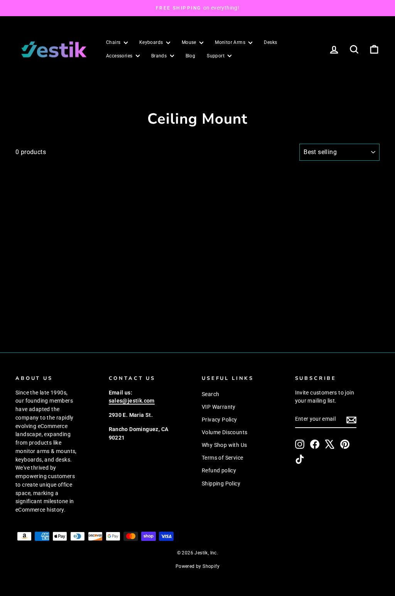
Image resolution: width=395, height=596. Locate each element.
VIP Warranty (219, 407)
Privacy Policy (219, 419)
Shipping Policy (221, 483)
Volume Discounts (224, 432)
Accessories (120, 56)
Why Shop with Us (224, 445)
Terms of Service (222, 458)
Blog (191, 56)
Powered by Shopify (197, 566)
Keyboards (151, 42)
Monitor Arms (230, 42)
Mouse (190, 42)
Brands (159, 56)
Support (216, 56)
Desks (270, 42)
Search (210, 394)
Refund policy (219, 470)
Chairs (114, 42)
